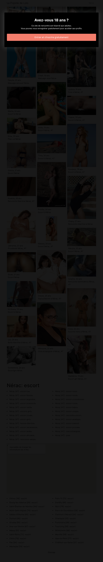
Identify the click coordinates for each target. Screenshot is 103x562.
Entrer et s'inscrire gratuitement (51, 37)
